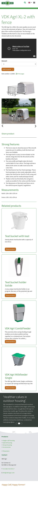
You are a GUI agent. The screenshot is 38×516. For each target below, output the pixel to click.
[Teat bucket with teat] (19, 220)
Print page (20, 74)
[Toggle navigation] (34, 2)
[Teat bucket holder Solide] (19, 266)
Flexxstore (6, 451)
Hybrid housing (7, 443)
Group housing (7, 445)
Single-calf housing (9, 440)
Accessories (7, 447)
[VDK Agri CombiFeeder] (19, 312)
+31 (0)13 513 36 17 (8, 469)
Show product (10, 249)
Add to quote (7, 69)
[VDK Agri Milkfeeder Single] (19, 359)
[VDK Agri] (10, 3)
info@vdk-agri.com (8, 473)
